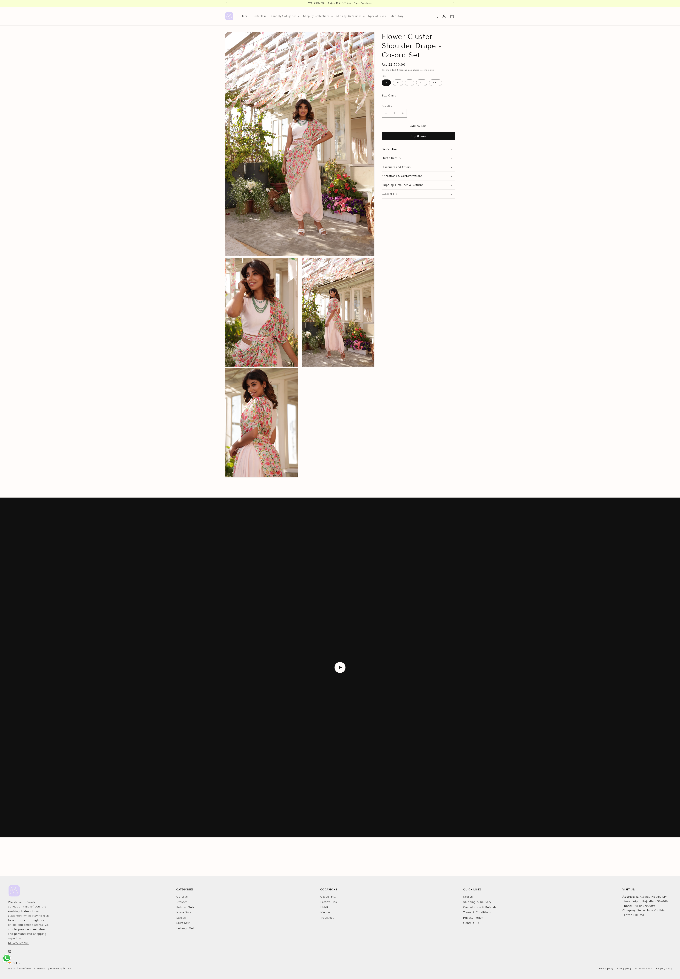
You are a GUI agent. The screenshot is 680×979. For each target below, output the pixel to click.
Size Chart (389, 95)
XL (421, 82)
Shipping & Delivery (477, 902)
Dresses (181, 902)
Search (468, 896)
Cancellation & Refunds (480, 907)
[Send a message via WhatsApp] (7, 958)
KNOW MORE (18, 942)
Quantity (387, 106)
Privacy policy (624, 968)
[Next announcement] (454, 3)
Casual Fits (328, 896)
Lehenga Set (185, 928)
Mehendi (326, 912)
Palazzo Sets (185, 907)
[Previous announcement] (226, 3)
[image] (14, 891)
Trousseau (327, 917)
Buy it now (418, 136)
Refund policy (606, 968)
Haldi (324, 907)
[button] (285, 16)
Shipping (402, 69)
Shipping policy (664, 968)
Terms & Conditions (477, 912)
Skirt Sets (183, 922)
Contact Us (471, 922)
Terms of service (643, 968)
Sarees (181, 917)
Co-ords (182, 896)
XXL (435, 82)
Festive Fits (328, 902)
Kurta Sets (183, 912)
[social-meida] (10, 951)
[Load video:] (340, 667)
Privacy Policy (473, 917)
